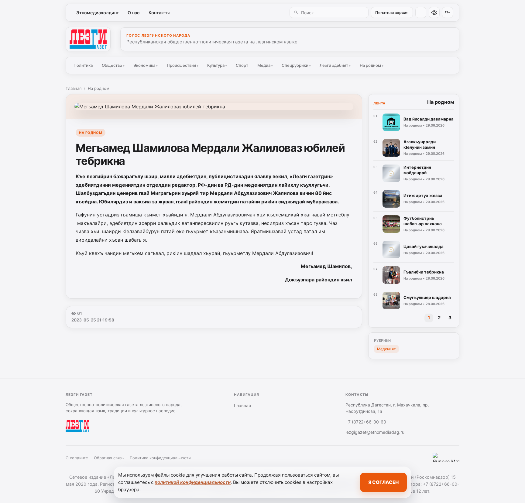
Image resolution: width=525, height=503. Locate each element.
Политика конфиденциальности (160, 458)
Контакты (159, 12)
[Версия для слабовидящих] (434, 12)
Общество (113, 65)
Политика (83, 65)
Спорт (242, 65)
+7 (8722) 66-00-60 (365, 421)
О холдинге (77, 458)
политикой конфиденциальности (193, 482)
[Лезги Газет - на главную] (88, 39)
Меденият (386, 349)
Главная (73, 88)
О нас (133, 12)
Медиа (265, 65)
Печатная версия (391, 12)
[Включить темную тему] (420, 12)
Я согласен (383, 482)
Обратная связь (109, 458)
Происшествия (182, 65)
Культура (217, 65)
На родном (371, 65)
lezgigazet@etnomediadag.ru (374, 432)
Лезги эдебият (335, 65)
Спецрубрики (296, 65)
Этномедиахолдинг (97, 12)
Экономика (145, 65)
